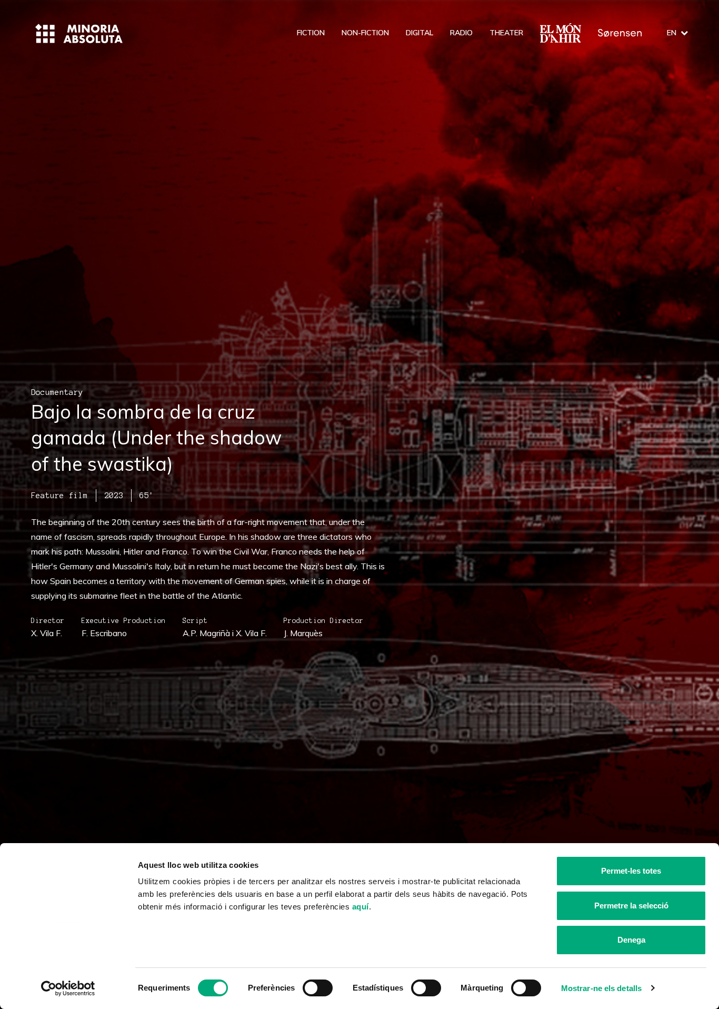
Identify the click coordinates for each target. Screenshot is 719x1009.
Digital (419, 32)
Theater (506, 32)
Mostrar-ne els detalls (601, 988)
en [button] (671, 32)
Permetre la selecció (631, 905)
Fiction (311, 32)
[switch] (318, 988)
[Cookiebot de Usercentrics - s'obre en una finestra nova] (68, 988)
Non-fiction (365, 32)
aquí (360, 906)
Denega (631, 939)
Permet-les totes (631, 870)
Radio (461, 32)
